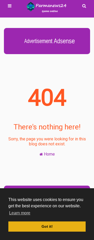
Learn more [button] (19, 213)
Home (49, 154)
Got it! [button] (47, 226)
